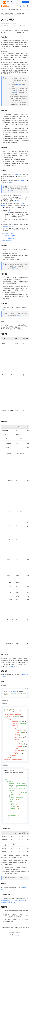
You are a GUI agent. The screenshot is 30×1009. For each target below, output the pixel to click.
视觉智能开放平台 (9, 13)
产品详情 (14, 25)
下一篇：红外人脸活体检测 (22, 927)
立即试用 (15, 92)
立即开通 (9, 182)
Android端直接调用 (8, 238)
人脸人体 (5, 15)
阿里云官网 (18, 174)
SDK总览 (7, 212)
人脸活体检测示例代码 (7, 226)
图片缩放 (15, 268)
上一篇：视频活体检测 (7, 927)
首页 (2, 13)
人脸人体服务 (20, 181)
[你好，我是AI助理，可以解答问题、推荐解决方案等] (20, 6)
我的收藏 (24, 25)
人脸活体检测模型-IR (19, 900)
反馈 (18, 935)
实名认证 (10, 191)
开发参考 (17, 13)
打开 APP (25, 2)
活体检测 (11, 15)
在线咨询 (18, 84)
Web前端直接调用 (8, 233)
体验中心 (18, 315)
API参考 (22, 13)
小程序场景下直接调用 (9, 236)
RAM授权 (16, 201)
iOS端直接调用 (7, 240)
